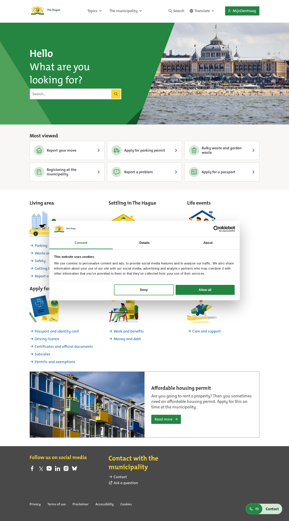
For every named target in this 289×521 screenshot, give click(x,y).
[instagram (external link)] (66, 469)
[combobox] (75, 93)
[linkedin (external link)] (57, 469)
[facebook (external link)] (32, 469)
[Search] (116, 94)
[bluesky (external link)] (74, 469)
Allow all (205, 290)
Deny (144, 290)
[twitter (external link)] (40, 469)
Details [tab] (144, 243)
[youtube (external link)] (49, 469)
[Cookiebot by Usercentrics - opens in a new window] (216, 229)
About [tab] (208, 243)
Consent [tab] (81, 243)
